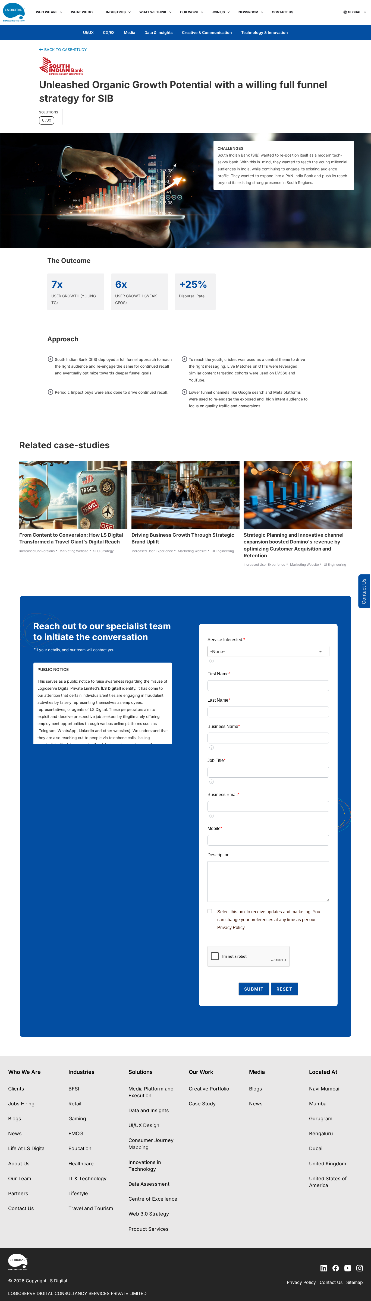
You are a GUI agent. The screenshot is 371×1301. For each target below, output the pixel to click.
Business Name (223, 726)
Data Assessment (148, 1184)
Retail (74, 1103)
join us (218, 12)
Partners (18, 1193)
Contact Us (364, 591)
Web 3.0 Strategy (148, 1214)
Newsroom (248, 12)
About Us (19, 1163)
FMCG (75, 1133)
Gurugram (320, 1118)
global (354, 12)
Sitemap (354, 1282)
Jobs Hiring (21, 1103)
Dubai (315, 1148)
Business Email (223, 794)
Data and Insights (148, 1110)
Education (80, 1148)
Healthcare (81, 1163)
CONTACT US (282, 12)
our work (189, 12)
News (15, 1133)
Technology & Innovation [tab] (264, 32)
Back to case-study (65, 49)
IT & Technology (87, 1178)
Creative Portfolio (209, 1089)
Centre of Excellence (152, 1199)
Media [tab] (129, 32)
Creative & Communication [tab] (207, 32)
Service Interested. (226, 639)
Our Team (19, 1178)
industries (116, 12)
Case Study (202, 1103)
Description (218, 855)
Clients (16, 1089)
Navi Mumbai (324, 1089)
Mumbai (318, 1103)
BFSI (73, 1089)
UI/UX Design (143, 1125)
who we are (46, 12)
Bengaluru (321, 1133)
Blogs (14, 1118)
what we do (82, 12)
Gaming (77, 1118)
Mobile (214, 828)
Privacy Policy (231, 927)
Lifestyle (78, 1193)
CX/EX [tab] (109, 32)
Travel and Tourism (90, 1208)
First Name (218, 674)
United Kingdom (327, 1163)
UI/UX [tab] (88, 32)
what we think (152, 12)
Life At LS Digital (27, 1148)
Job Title (216, 760)
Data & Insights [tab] (158, 32)
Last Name (218, 700)
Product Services (148, 1229)
